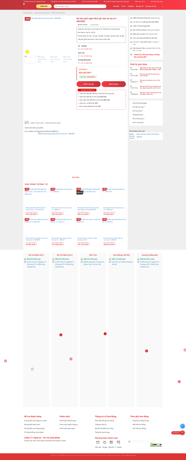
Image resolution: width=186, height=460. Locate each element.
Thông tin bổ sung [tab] (37, 123)
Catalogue (131, 6)
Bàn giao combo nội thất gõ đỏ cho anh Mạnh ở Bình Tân (150, 93)
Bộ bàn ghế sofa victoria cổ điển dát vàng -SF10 (87, 239)
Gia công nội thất (151, 6)
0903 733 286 (116, 259)
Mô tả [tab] (27, 123)
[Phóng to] (27, 52)
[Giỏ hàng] (159, 6)
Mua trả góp (113, 84)
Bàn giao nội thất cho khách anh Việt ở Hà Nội (149, 74)
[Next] (70, 35)
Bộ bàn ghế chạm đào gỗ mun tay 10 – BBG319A (113, 208)
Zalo (39, 259)
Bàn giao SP (139, 6)
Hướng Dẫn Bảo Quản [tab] (53, 123)
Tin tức (123, 6)
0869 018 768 (60, 259)
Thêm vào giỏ (88, 84)
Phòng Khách (28, 13)
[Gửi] (104, 6)
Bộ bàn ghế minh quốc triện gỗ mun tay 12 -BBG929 (112, 239)
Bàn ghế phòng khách (42, 13)
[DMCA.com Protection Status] (156, 444)
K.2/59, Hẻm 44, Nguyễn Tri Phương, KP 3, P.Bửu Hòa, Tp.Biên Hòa (36, 264)
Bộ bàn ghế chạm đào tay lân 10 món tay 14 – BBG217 (62, 239)
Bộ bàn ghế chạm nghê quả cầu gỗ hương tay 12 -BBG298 (36, 239)
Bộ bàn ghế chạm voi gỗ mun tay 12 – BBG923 (62, 208)
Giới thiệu (116, 6)
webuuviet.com (131, 455)
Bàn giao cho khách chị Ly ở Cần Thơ (150, 81)
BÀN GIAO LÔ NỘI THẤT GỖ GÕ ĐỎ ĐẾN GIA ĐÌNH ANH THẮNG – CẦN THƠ (150, 68)
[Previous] (28, 35)
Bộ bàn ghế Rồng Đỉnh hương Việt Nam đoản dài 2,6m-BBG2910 (88, 208)
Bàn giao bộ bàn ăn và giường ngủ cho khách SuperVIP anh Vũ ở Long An (151, 87)
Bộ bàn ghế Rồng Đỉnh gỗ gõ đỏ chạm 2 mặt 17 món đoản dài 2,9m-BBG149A (36, 208)
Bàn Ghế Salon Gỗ (58, 13)
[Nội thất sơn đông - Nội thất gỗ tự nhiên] (28, 6)
